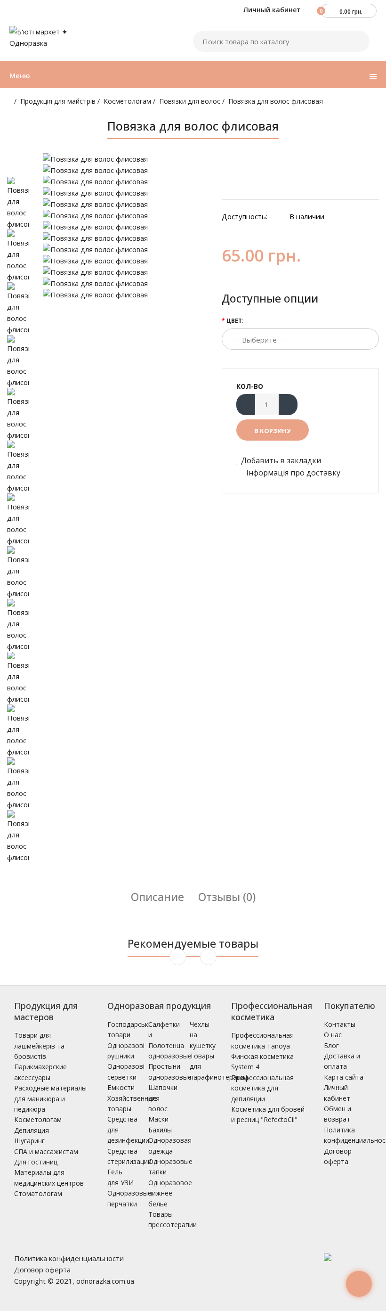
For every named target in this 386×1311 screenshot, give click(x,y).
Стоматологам (38, 1193)
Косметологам (127, 101)
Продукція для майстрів (58, 101)
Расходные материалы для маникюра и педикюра (50, 1098)
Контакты (339, 1024)
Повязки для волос (189, 101)
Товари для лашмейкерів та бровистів (39, 1046)
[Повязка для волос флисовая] (125, 158)
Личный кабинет (271, 9)
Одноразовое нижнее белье (170, 1193)
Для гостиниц (35, 1161)
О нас (333, 1034)
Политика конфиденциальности (69, 1258)
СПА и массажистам (46, 1151)
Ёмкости (121, 1087)
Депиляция (31, 1130)
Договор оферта (42, 1269)
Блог (331, 1045)
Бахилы (160, 1129)
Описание (157, 896)
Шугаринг (29, 1140)
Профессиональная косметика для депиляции (262, 1088)
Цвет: (235, 321)
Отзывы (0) (227, 896)
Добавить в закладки (281, 460)
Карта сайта (343, 1077)
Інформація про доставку (292, 472)
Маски (158, 1118)
